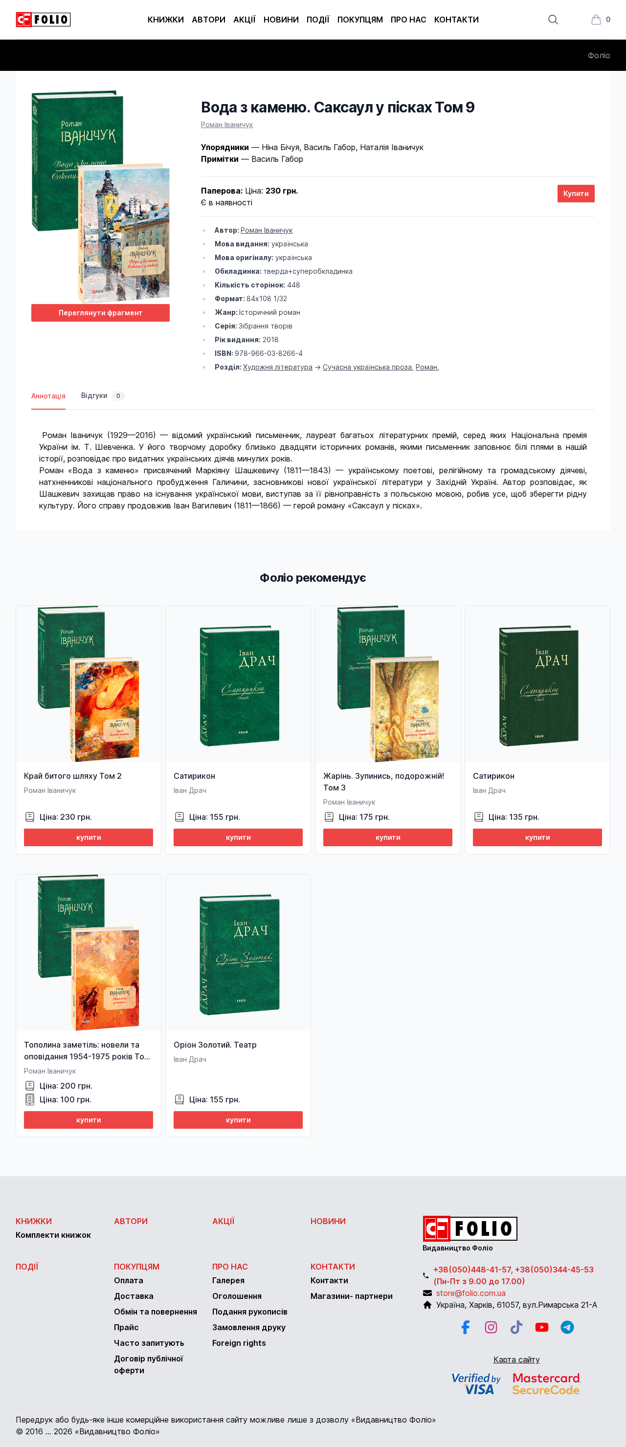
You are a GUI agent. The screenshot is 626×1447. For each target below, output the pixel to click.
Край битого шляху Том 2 (73, 776)
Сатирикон (194, 776)
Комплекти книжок (53, 1235)
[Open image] (100, 197)
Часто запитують (149, 1343)
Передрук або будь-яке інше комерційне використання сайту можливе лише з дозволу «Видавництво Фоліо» (226, 1420)
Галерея (228, 1280)
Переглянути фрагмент (101, 312)
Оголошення (237, 1296)
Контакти (456, 19)
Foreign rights (239, 1343)
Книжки (166, 19)
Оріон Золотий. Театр (215, 1045)
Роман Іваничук (227, 124)
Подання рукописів (250, 1311)
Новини (281, 19)
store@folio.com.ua (471, 1293)
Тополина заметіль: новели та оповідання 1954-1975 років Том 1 (87, 1056)
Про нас (408, 19)
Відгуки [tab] (100, 395)
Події (318, 19)
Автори (208, 19)
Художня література (278, 367)
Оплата (128, 1280)
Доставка (134, 1296)
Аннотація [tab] (48, 396)
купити (88, 837)
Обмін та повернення (155, 1311)
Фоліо (599, 55)
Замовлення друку (249, 1327)
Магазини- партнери (352, 1296)
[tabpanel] (313, 460)
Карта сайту (516, 1359)
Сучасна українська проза (367, 367)
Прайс (126, 1327)
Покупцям (360, 19)
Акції (244, 19)
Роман (426, 367)
